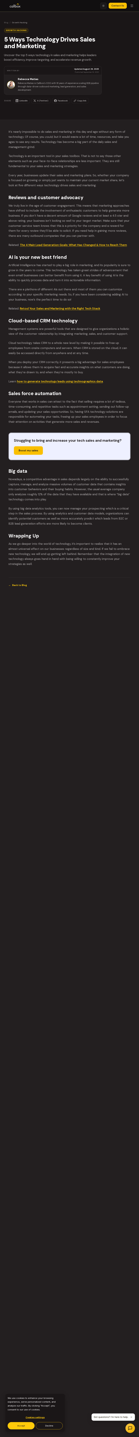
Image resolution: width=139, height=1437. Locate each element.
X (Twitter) (42, 100)
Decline (49, 1425)
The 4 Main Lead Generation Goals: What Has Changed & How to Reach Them (73, 245)
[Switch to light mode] (103, 6)
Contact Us (117, 5)
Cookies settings (35, 1417)
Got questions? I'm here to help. (111, 1417)
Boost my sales (28, 450)
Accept (21, 1425)
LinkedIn (23, 100)
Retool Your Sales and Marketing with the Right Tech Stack (60, 308)
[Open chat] (130, 1428)
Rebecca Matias (28, 79)
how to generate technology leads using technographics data (60, 381)
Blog (6, 22)
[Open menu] (132, 6)
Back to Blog (17, 585)
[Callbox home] (15, 6)
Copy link (81, 100)
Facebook (63, 100)
